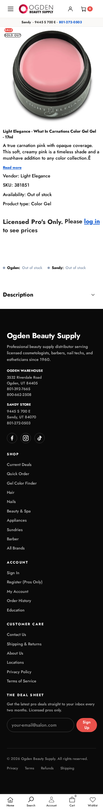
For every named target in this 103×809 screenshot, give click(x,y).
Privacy (12, 768)
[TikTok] (39, 438)
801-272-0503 (70, 22)
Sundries (15, 530)
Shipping (67, 768)
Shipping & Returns (24, 644)
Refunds (47, 768)
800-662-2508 (19, 394)
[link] (92, 802)
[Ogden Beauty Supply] (36, 8)
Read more (12, 167)
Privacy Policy (19, 672)
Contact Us (16, 634)
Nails (11, 501)
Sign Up (87, 724)
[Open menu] (11, 9)
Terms (29, 768)
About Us (15, 653)
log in (92, 221)
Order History (19, 600)
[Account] (70, 9)
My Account (17, 591)
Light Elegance (35, 176)
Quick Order (18, 474)
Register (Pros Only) (25, 582)
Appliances (17, 520)
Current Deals (19, 464)
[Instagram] (26, 438)
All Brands (16, 548)
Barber (13, 539)
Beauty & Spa (19, 511)
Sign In (13, 573)
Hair (10, 492)
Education (16, 610)
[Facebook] (12, 438)
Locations (15, 662)
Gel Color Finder (22, 483)
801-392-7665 (18, 389)
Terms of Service (21, 681)
